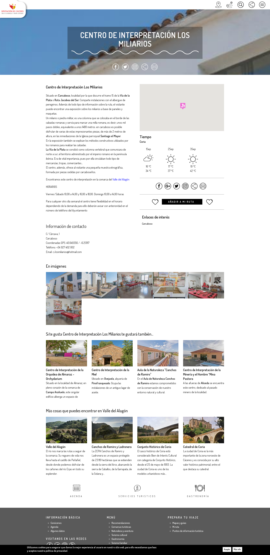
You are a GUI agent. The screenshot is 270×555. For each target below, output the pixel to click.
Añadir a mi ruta (181, 201)
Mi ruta (175, 526)
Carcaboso (147, 223)
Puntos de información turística (187, 530)
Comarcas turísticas (121, 526)
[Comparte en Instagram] (135, 68)
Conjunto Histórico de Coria (154, 447)
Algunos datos (58, 530)
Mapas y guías (179, 522)
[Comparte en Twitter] (125, 68)
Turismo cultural (119, 535)
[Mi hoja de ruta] (229, 5)
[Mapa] (218, 5)
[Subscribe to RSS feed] (144, 68)
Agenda (76, 496)
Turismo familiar (119, 543)
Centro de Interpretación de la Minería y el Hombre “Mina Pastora (202, 374)
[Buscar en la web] (240, 5)
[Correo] (154, 68)
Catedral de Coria (194, 447)
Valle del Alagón (55, 447)
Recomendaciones (121, 522)
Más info (237, 549)
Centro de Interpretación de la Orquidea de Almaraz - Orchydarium (64, 374)
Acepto (227, 549)
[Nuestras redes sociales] (251, 5)
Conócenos (56, 522)
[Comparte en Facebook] (115, 68)
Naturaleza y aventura (122, 530)
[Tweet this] (176, 187)
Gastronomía (198, 496)
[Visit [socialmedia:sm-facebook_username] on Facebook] (159, 187)
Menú (262, 5)
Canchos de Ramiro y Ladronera (112, 447)
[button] (182, 106)
